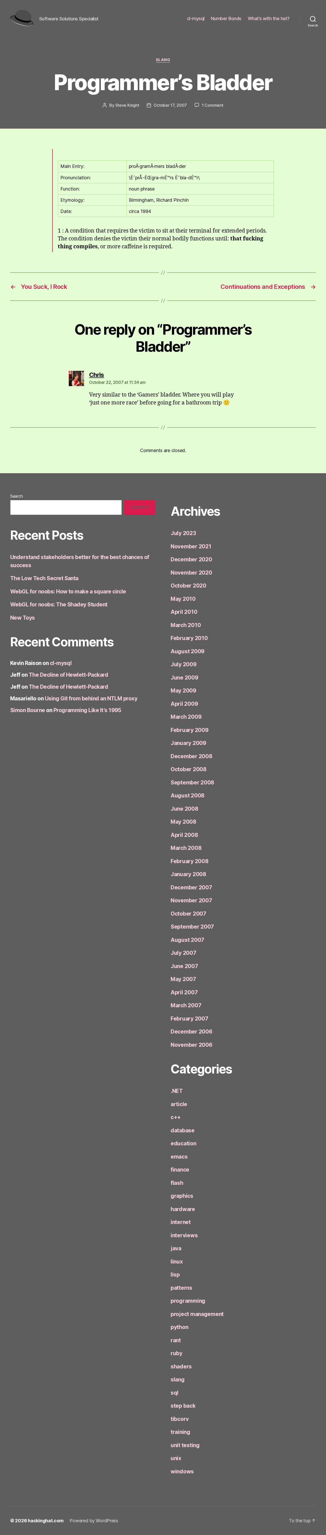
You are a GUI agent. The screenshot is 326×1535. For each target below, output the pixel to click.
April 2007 (184, 992)
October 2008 (189, 769)
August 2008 (188, 795)
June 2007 (184, 966)
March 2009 (186, 717)
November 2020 (191, 572)
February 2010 (189, 638)
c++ (176, 1117)
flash (177, 1183)
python (179, 1327)
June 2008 (184, 809)
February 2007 (189, 1018)
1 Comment (212, 105)
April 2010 (184, 612)
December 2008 (191, 756)
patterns (181, 1288)
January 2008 (188, 874)
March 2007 (186, 1005)
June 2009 (184, 677)
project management (197, 1314)
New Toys (22, 618)
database (183, 1130)
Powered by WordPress (94, 1520)
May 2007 (183, 979)
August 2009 (188, 651)
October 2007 (188, 914)
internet (181, 1222)
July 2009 (184, 664)
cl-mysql (196, 18)
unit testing (185, 1445)
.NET (177, 1091)
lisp (175, 1274)
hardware (183, 1209)
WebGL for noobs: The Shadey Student (58, 604)
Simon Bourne (27, 710)
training (180, 1432)
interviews (184, 1235)
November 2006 (191, 1045)
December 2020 (191, 559)
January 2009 (188, 743)
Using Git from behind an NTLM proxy (91, 698)
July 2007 (183, 953)
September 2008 (192, 782)
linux (177, 1261)
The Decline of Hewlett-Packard (68, 675)
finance (180, 1169)
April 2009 (184, 704)
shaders (181, 1366)
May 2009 (183, 690)
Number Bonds (226, 18)
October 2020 (188, 585)
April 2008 (184, 835)
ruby (176, 1353)
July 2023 (183, 533)
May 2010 (183, 599)
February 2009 (190, 730)
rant (176, 1340)
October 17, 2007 (170, 105)
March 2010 (186, 625)
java (176, 1248)
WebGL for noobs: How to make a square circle (68, 591)
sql (175, 1393)
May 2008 (183, 822)
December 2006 (191, 1031)
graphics (182, 1196)
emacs (179, 1156)
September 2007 (192, 926)
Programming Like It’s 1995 (87, 710)
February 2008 (190, 861)
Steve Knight (127, 105)
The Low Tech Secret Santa (44, 578)
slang (163, 60)
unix (176, 1458)
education (183, 1143)
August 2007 (187, 940)
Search (16, 496)
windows (182, 1471)
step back (183, 1406)
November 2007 (191, 900)
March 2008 (186, 848)
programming (188, 1301)
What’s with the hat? (269, 18)
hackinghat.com (45, 1520)
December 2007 (191, 887)
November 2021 (191, 546)
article (179, 1104)
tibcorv (180, 1419)
